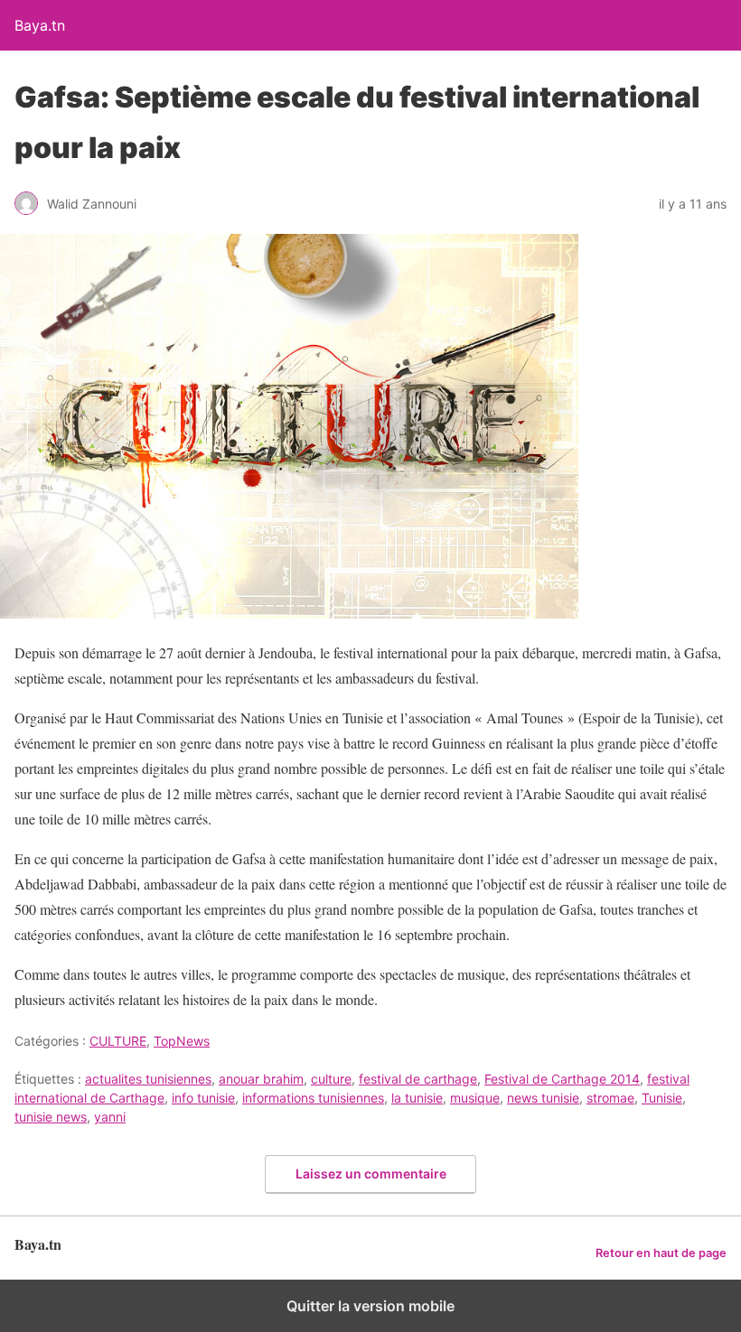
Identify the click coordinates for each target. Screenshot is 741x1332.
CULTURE (117, 1040)
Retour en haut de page (661, 1253)
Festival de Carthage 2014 (562, 1078)
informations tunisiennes (313, 1097)
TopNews (182, 1040)
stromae (610, 1097)
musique (475, 1097)
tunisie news (50, 1116)
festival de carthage (418, 1078)
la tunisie (417, 1097)
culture (331, 1078)
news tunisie (543, 1097)
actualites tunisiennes (148, 1078)
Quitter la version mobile (370, 1306)
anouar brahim (261, 1078)
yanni (110, 1116)
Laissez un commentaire (370, 1173)
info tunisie (203, 1097)
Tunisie (662, 1097)
